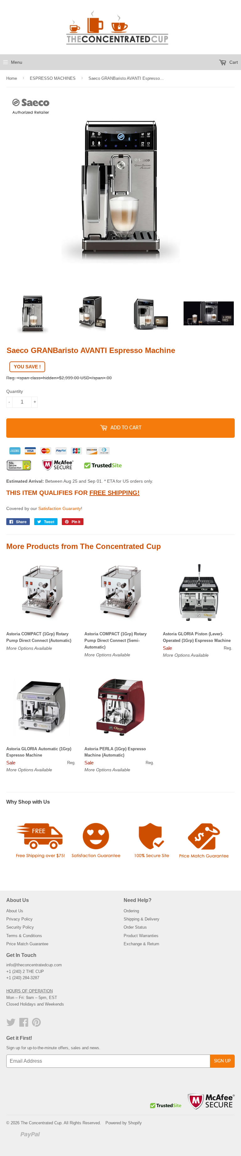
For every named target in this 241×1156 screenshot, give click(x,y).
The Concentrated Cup (41, 1123)
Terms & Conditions (24, 935)
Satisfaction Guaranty (59, 508)
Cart (233, 62)
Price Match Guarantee (27, 944)
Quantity (14, 391)
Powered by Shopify (123, 1123)
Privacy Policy (19, 919)
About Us (14, 911)
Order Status (135, 927)
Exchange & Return (141, 944)
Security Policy (20, 927)
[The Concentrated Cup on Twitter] (11, 1024)
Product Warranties (141, 935)
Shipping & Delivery (141, 919)
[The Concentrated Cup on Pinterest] (36, 1024)
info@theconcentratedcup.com (34, 965)
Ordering (131, 911)
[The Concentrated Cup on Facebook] (24, 1024)
